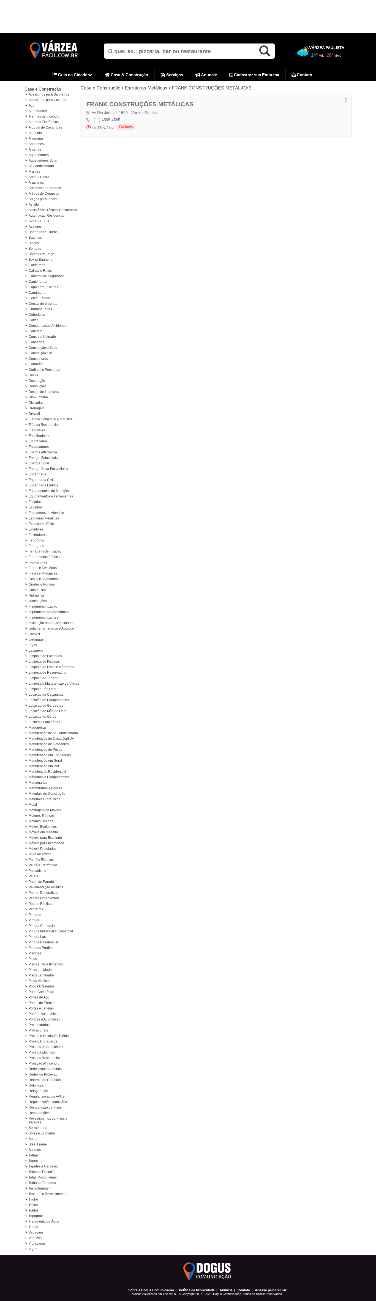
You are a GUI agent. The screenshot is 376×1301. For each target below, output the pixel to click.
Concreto (35, 331)
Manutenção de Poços (45, 750)
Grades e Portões (42, 584)
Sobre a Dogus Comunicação (151, 1290)
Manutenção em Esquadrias (50, 755)
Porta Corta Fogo (41, 992)
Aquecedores (39, 155)
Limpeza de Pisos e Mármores (51, 667)
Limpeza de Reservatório (47, 672)
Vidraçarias (37, 1243)
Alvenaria (36, 138)
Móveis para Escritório (45, 838)
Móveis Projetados (42, 849)
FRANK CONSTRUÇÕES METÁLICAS (211, 88)
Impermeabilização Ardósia (49, 612)
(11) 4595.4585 (107, 120)
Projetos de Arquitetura (46, 1047)
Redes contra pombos (45, 1069)
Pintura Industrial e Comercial (51, 931)
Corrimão (36, 364)
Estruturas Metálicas (44, 518)
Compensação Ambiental (47, 326)
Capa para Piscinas (43, 287)
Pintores (35, 915)
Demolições (38, 386)
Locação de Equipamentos (49, 700)
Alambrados (38, 111)
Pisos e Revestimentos (46, 964)
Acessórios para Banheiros (49, 94)
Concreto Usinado (42, 337)
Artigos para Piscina (44, 199)
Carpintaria (37, 293)
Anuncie (208, 74)
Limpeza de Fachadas (45, 656)
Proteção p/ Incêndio (44, 1063)
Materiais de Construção (47, 794)
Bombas (35, 249)
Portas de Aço (39, 997)
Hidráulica (36, 595)
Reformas (36, 1085)
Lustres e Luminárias (44, 722)
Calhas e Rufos (40, 271)
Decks (33, 375)
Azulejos (35, 226)
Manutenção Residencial (47, 772)
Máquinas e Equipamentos (49, 777)
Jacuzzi (34, 634)
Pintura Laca (38, 937)
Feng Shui (36, 540)
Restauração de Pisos (45, 1107)
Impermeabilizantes (43, 617)
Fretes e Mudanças (43, 573)
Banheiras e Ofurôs (43, 232)
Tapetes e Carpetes (43, 1166)
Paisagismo (37, 871)
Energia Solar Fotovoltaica (48, 469)
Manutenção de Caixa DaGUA (51, 739)
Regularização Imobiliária (48, 1102)
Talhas (34, 1155)
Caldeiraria (37, 265)
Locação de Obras (42, 716)
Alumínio (35, 133)
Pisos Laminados (42, 975)
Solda (33, 1139)
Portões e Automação (45, 1019)
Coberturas (37, 315)
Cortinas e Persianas (44, 370)
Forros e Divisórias (43, 568)
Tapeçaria (36, 1161)
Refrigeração (38, 1091)
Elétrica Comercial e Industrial (51, 419)
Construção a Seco (43, 348)
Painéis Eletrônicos (43, 865)
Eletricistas (37, 430)
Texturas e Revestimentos (48, 1194)
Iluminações (38, 601)
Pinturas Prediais (41, 948)
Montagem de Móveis (45, 810)
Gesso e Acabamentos (45, 579)
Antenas (35, 149)
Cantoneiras (38, 282)
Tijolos (34, 1199)
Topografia (37, 1216)
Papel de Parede (41, 882)
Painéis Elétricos (41, 860)
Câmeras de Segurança (46, 276)
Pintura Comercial (42, 926)
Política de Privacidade (197, 1290)
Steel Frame (38, 1144)
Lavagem (36, 650)
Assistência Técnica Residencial (53, 210)
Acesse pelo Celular (271, 1290)
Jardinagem (38, 639)
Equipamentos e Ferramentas (51, 496)
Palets (33, 876)
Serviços (174, 74)
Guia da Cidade (72, 74)
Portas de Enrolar (42, 1003)
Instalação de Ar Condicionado (52, 623)
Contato (304, 74)
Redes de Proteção (43, 1074)
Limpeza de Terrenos (44, 678)
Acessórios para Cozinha (47, 100)
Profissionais (38, 1030)
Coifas (33, 320)
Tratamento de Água (44, 1221)
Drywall (34, 414)
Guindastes (37, 590)
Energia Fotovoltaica (44, 458)
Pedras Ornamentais (44, 898)
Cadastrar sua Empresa (256, 74)
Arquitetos (36, 182)
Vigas (33, 1249)
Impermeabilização (43, 606)
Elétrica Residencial (44, 425)
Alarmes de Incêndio (44, 116)
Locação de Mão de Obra (48, 711)
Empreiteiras (38, 441)
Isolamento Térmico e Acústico (51, 628)
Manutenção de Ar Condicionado (53, 733)
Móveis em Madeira (43, 832)
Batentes (35, 237)
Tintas (33, 1205)
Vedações (36, 1232)
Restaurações (39, 1113)
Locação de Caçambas (46, 694)
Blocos (34, 243)
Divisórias (36, 403)
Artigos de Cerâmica (44, 193)
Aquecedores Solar (43, 160)
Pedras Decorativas (43, 893)
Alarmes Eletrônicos (44, 122)
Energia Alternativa (43, 452)
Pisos (33, 959)
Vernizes (35, 1238)
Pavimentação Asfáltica (46, 887)
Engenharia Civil (41, 480)
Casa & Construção (129, 74)
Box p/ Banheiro (41, 260)
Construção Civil (41, 353)
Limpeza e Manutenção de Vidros (54, 683)
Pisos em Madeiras (43, 970)
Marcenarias (38, 783)
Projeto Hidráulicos (43, 1041)
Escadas (35, 502)
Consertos (36, 342)
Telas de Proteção (42, 1172)
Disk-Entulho (38, 397)
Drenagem (37, 408)
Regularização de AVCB (47, 1096)
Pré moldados (39, 1025)
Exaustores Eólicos (43, 524)
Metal (33, 805)
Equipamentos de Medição (49, 491)
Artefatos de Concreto (45, 188)
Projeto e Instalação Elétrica (49, 1036)
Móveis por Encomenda (46, 843)
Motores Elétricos (42, 816)
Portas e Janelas (41, 1008)
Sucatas (35, 1150)
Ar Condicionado (41, 166)
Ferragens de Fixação (45, 551)
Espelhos (36, 507)
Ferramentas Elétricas (45, 557)
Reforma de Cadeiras (45, 1080)
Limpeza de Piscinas (44, 661)
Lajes (33, 645)
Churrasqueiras (40, 309)
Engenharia (37, 474)
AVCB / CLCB (39, 221)
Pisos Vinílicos (39, 981)
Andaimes (36, 144)
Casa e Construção (42, 89)
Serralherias (38, 1128)
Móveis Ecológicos (43, 827)
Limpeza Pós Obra (42, 689)
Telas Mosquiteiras (43, 1177)
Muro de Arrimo (40, 854)
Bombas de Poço (41, 254)
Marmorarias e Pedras (45, 788)
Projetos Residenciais (45, 1058)
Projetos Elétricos (42, 1052)
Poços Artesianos (42, 986)
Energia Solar (39, 463)
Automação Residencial (46, 215)
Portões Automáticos (44, 1014)
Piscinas (35, 953)
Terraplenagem (40, 1188)
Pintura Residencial (43, 942)
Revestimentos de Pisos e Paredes (48, 1120)
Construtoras (38, 359)
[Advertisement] (188, 16)
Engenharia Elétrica (43, 485)
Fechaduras (38, 535)
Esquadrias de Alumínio (46, 513)
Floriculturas (38, 562)
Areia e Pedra (39, 177)
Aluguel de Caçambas (45, 127)
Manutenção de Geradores (49, 744)
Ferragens (36, 546)
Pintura (34, 920)
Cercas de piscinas (43, 304)
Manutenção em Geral (45, 761)
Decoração (37, 381)
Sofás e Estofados (42, 1133)
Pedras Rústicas (41, 904)
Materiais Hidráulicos (44, 799)
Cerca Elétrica (39, 298)
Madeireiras (38, 728)
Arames (34, 171)
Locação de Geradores (46, 705)
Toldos (34, 1210)
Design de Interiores (44, 392)
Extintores (36, 529)
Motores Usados (41, 821)
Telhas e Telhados (42, 1183)
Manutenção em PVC (45, 766)
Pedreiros (36, 909)
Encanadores (39, 447)
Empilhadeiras (39, 436)
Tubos (33, 1227)
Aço (31, 105)
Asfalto (34, 204)
